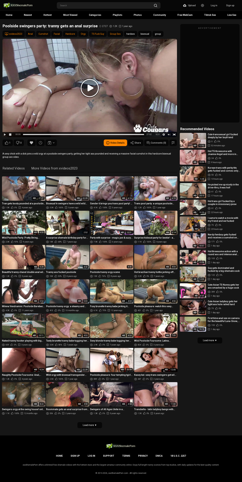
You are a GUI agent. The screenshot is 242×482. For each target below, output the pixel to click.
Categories (95, 15)
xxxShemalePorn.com (118, 473)
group (158, 34)
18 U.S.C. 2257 (178, 456)
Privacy (143, 456)
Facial (57, 34)
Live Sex (231, 15)
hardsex (130, 34)
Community (159, 15)
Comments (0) (158, 142)
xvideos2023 (15, 34)
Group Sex (115, 34)
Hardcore (70, 34)
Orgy (83, 34)
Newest (28, 15)
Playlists (117, 15)
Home (9, 15)
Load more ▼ (90, 425)
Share (137, 142)
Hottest (47, 15)
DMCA (159, 456)
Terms (126, 456)
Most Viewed (70, 15)
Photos (138, 15)
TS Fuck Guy (98, 34)
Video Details (117, 142)
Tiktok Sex (210, 15)
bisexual (145, 34)
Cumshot (43, 34)
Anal (30, 34)
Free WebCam (185, 15)
